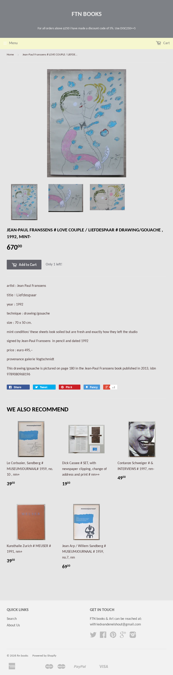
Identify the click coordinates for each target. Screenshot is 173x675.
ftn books (87, 14)
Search (12, 619)
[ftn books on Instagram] (133, 636)
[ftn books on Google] (123, 636)
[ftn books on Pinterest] (113, 636)
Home (10, 54)
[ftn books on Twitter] (93, 636)
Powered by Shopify (44, 655)
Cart (166, 43)
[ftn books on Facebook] (103, 636)
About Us (13, 625)
